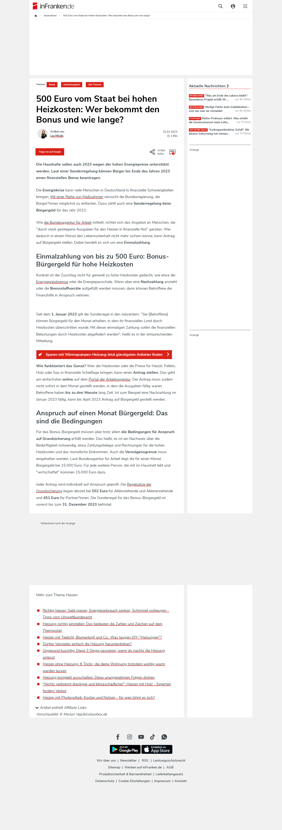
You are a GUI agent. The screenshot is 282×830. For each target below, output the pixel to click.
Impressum (162, 781)
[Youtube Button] (141, 737)
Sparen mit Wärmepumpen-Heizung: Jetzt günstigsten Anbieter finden (104, 354)
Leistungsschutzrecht (169, 760)
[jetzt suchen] (220, 6)
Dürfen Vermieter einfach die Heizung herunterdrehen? (87, 643)
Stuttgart (195, 118)
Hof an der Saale (198, 130)
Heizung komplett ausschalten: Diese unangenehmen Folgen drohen (99, 677)
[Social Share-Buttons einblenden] (158, 153)
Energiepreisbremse (52, 281)
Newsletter (128, 760)
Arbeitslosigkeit (71, 84)
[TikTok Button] (153, 737)
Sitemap (114, 767)
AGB (170, 767)
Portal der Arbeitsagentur (109, 379)
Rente (52, 84)
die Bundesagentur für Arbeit (67, 222)
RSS (145, 760)
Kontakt (181, 781)
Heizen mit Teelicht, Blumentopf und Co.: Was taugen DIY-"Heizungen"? (102, 637)
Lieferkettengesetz (169, 774)
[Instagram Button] (129, 737)
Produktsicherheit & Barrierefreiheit (125, 774)
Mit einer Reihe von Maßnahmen (76, 196)
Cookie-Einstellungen (134, 781)
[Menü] (245, 6)
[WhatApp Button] (164, 737)
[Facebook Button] (118, 737)
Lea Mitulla (56, 136)
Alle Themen (94, 84)
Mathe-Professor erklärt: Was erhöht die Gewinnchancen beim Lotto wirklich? (218, 122)
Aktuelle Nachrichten (208, 86)
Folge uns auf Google (50, 151)
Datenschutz (104, 781)
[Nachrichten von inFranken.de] (52, 6)
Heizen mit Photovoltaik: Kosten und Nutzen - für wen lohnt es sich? (99, 697)
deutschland (196, 107)
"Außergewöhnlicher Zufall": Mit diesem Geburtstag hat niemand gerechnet (219, 133)
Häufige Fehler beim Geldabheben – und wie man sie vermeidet (219, 109)
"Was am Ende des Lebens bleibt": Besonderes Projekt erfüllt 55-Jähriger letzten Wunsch (218, 99)
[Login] (233, 6)
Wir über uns (106, 760)
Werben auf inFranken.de (143, 767)
